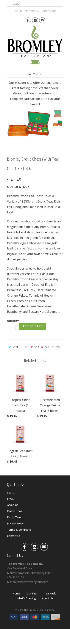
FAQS (10, 498)
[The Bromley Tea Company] (35, 46)
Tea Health (50, 593)
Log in (17, 11)
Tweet (15, 347)
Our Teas (32, 593)
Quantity (13, 320)
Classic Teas (14, 511)
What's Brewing (26, 598)
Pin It (36, 347)
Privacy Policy (15, 523)
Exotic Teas (14, 517)
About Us (12, 505)
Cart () (34, 11)
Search (11, 492)
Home (16, 593)
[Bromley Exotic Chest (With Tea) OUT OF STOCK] (29, 124)
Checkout (49, 11)
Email (57, 347)
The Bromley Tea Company (39, 610)
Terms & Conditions (19, 529)
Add (47, 347)
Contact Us (14, 536)
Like (26, 347)
